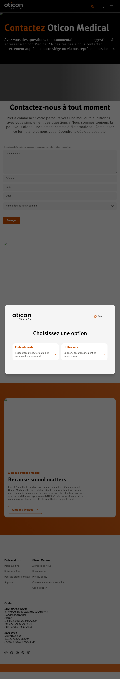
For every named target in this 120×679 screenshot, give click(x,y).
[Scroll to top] (108, 663)
